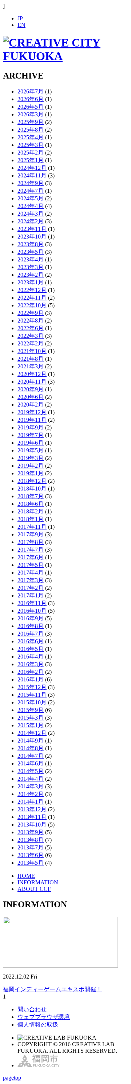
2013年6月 (30, 855)
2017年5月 (30, 565)
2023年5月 (30, 252)
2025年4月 (30, 137)
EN (21, 25)
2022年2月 (30, 343)
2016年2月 (30, 672)
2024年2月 (30, 221)
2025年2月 (30, 152)
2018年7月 (30, 496)
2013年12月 (32, 809)
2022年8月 (30, 320)
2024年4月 (30, 206)
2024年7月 (30, 191)
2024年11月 (32, 175)
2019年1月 (30, 473)
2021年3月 (30, 366)
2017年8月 (30, 542)
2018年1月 (30, 519)
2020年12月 (32, 374)
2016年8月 (30, 626)
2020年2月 (30, 404)
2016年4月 (30, 656)
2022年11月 (32, 298)
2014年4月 (30, 779)
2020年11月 (32, 382)
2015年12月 (32, 687)
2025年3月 (30, 145)
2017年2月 (30, 588)
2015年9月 (30, 710)
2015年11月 (32, 695)
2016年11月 (32, 603)
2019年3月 (30, 458)
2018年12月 (32, 481)
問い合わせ (32, 1009)
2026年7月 (30, 91)
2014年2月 (30, 794)
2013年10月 (32, 824)
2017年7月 (30, 550)
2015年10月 (32, 702)
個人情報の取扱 (37, 1024)
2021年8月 (30, 359)
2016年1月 (30, 679)
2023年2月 (30, 275)
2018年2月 (30, 511)
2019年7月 (30, 435)
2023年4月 (30, 259)
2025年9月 (30, 122)
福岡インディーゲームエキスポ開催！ (52, 989)
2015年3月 (30, 718)
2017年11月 (32, 527)
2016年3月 (30, 664)
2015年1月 (30, 725)
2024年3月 (30, 214)
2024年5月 (30, 198)
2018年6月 (30, 504)
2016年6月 (30, 641)
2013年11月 (32, 817)
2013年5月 (30, 863)
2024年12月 (32, 168)
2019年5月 (30, 450)
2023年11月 (32, 229)
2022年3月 (30, 336)
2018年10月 (32, 488)
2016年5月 (30, 649)
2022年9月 (30, 313)
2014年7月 (30, 756)
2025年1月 (30, 160)
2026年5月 (30, 107)
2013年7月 (30, 847)
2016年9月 (30, 618)
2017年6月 (30, 557)
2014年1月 (30, 802)
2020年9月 (30, 389)
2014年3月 (30, 786)
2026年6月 (30, 99)
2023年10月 (32, 236)
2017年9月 (30, 534)
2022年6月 (30, 328)
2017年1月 (30, 595)
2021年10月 (32, 351)
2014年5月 (30, 771)
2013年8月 (30, 840)
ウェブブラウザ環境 (43, 1017)
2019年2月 (30, 466)
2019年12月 (32, 412)
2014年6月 (30, 763)
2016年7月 (30, 634)
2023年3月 (30, 267)
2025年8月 (30, 130)
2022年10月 (32, 305)
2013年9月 (30, 832)
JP (20, 18)
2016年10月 (32, 611)
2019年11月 (32, 420)
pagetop (12, 1078)
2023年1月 (30, 282)
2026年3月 (30, 114)
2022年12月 (32, 290)
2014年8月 (30, 748)
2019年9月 (30, 427)
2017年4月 (30, 572)
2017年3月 (30, 580)
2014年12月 (32, 733)
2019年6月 (30, 443)
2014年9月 (30, 740)
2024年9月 (30, 183)
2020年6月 (30, 397)
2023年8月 (30, 244)
